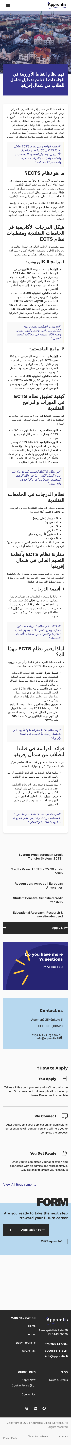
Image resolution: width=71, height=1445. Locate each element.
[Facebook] (44, 1408)
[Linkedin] (35, 1408)
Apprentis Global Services (47, 1422)
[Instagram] (27, 1408)
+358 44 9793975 (56, 1344)
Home (32, 1325)
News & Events (58, 1380)
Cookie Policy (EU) (24, 1385)
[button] (8, 5)
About (32, 1334)
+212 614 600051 (56, 1350)
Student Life (28, 1351)
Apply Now (60, 927)
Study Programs (26, 1342)
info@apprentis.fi (56, 1356)
